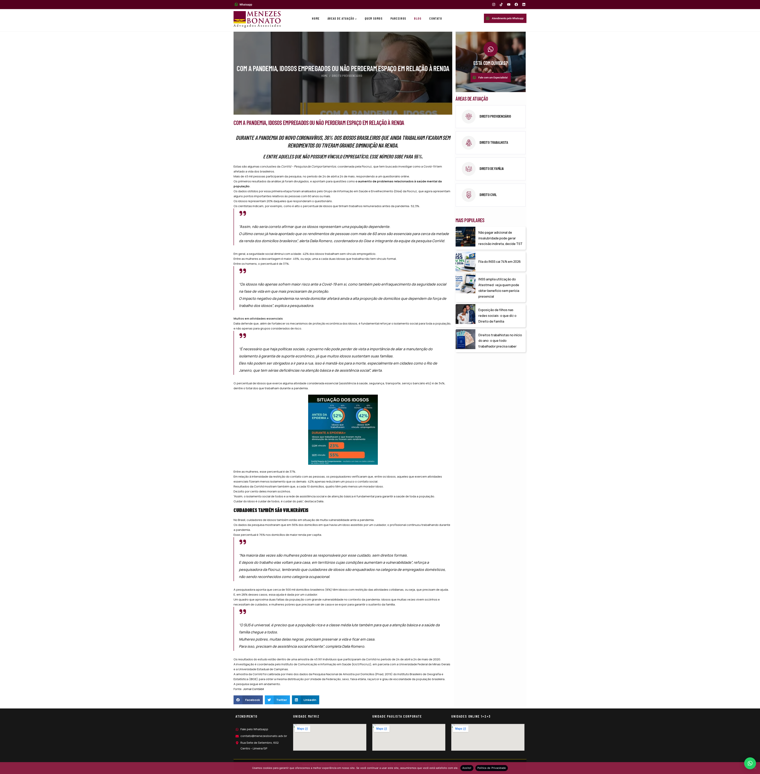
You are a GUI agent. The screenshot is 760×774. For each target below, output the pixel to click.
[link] (490, 116)
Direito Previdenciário (347, 75)
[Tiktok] (501, 4)
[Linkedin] (523, 4)
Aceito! (466, 767)
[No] (755, 768)
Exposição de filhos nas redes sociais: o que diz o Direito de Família (497, 316)
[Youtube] (508, 4)
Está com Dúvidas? (490, 63)
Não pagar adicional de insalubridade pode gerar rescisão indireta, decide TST (500, 238)
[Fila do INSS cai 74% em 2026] (465, 261)
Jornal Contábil (253, 689)
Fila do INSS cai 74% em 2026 (499, 261)
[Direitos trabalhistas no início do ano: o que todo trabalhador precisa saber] (465, 339)
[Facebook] (516, 4)
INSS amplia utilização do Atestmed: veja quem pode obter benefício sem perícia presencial (498, 287)
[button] (248, 699)
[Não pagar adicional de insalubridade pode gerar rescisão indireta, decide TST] (465, 237)
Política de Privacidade (491, 767)
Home (324, 75)
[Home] (257, 19)
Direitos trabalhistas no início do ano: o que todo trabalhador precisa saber (500, 341)
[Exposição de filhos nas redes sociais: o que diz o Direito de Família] (465, 314)
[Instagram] (493, 4)
